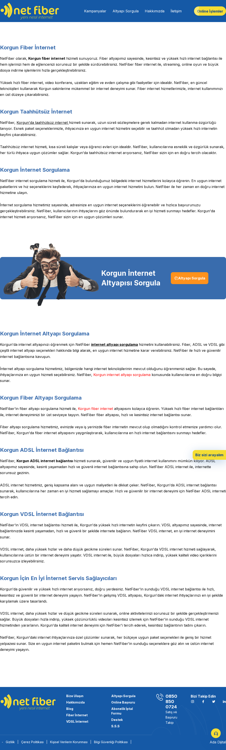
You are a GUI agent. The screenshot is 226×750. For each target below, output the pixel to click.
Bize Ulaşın (74, 696)
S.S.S (115, 726)
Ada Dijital (218, 742)
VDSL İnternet (77, 721)
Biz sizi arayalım (209, 455)
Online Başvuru (123, 702)
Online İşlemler (210, 11)
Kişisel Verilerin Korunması (70, 742)
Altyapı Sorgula (126, 11)
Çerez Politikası (34, 742)
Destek (117, 720)
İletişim (176, 11)
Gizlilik (12, 742)
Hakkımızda (154, 11)
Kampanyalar (95, 11)
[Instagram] (203, 701)
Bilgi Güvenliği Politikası (113, 742)
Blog (69, 709)
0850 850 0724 (171, 701)
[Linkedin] (224, 701)
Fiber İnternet (77, 715)
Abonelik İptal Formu (122, 711)
